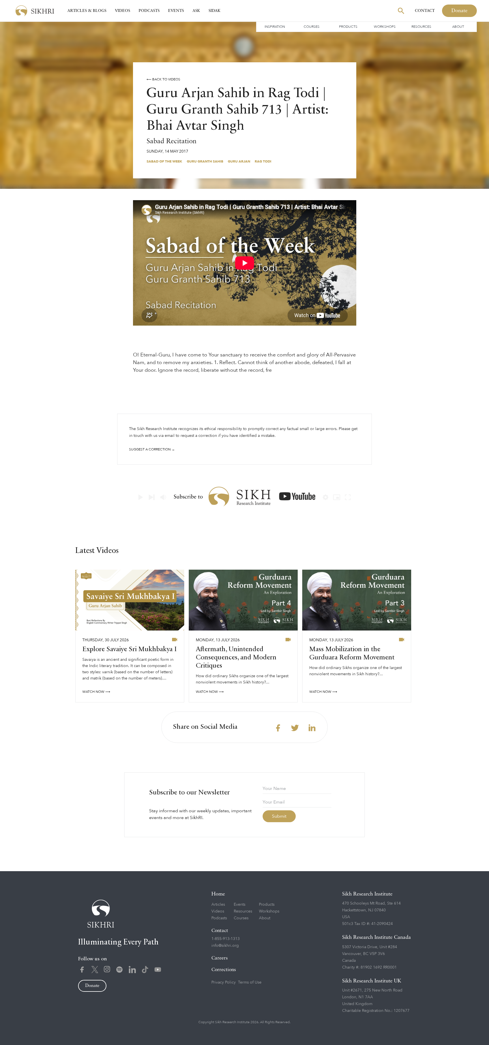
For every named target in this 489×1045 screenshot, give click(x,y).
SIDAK (214, 11)
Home (218, 894)
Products (348, 26)
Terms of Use (249, 982)
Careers (219, 958)
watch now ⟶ (96, 691)
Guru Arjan (239, 161)
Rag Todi (263, 161)
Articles (218, 904)
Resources (421, 26)
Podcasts (149, 11)
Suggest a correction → (152, 449)
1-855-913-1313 (225, 938)
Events (176, 11)
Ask (196, 11)
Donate (459, 10)
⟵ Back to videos (163, 79)
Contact (425, 11)
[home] (34, 10)
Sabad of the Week (164, 161)
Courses (311, 26)
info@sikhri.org (225, 945)
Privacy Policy (223, 982)
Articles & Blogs (86, 11)
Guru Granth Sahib (205, 161)
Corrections (223, 969)
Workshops (385, 26)
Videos (122, 11)
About (458, 26)
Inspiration (275, 26)
